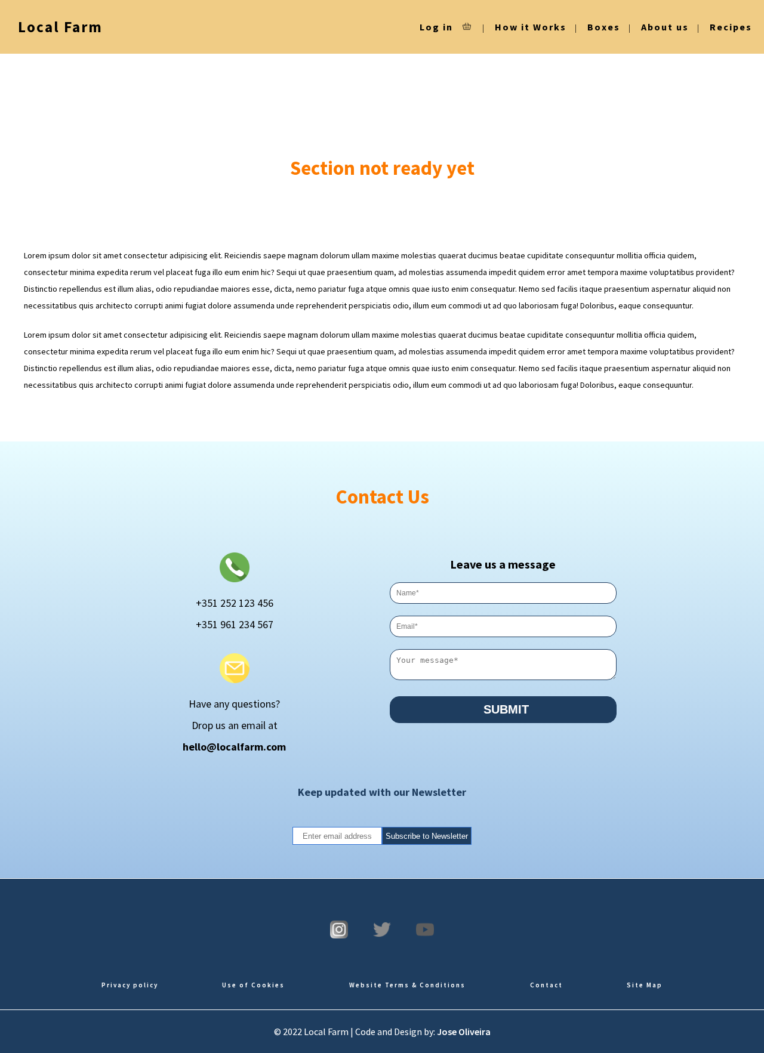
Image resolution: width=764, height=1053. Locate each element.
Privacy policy (129, 985)
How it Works (530, 27)
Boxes (603, 27)
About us (665, 27)
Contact (546, 985)
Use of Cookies (253, 985)
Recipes (731, 27)
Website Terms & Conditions (407, 985)
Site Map (645, 985)
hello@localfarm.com (234, 747)
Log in (436, 27)
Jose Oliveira (464, 1031)
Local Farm (60, 26)
